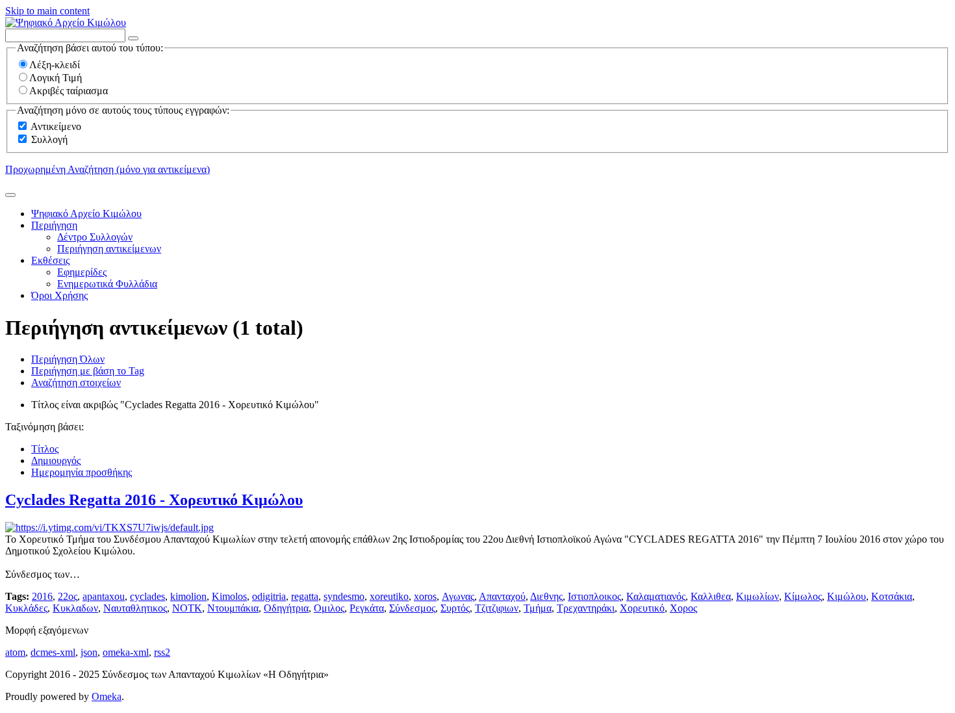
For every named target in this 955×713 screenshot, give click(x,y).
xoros (425, 596)
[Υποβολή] (10, 195)
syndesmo (344, 596)
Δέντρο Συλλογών (95, 236)
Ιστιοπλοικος (594, 596)
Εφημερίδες (82, 272)
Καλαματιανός (655, 596)
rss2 (162, 652)
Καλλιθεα (711, 596)
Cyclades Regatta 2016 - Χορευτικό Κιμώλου (154, 499)
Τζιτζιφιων (496, 608)
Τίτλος (44, 448)
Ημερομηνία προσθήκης (81, 472)
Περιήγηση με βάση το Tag (87, 370)
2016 (42, 596)
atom (15, 652)
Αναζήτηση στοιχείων (76, 382)
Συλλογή (49, 139)
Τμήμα (538, 608)
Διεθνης (546, 596)
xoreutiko (389, 596)
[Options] (133, 38)
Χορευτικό (642, 608)
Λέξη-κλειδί (54, 64)
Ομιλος (329, 608)
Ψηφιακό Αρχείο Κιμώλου (86, 213)
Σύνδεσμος (412, 608)
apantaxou (104, 596)
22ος (67, 596)
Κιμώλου (846, 596)
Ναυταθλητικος (135, 608)
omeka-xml (126, 652)
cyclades (147, 596)
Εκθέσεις (50, 260)
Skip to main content (47, 10)
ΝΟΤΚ (187, 608)
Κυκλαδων (75, 608)
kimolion (188, 596)
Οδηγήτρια (286, 608)
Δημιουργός (56, 460)
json (89, 652)
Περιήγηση (54, 225)
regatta (304, 596)
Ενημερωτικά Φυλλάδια (107, 283)
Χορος (683, 608)
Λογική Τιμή (55, 77)
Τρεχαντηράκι (586, 608)
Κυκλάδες (26, 608)
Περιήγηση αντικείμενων (109, 248)
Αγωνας (458, 596)
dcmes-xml (53, 652)
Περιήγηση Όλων (68, 359)
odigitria (269, 596)
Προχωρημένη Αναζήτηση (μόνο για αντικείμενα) (107, 169)
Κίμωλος (803, 596)
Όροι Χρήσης (59, 295)
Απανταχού (502, 596)
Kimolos (229, 596)
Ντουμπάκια (233, 608)
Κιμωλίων (757, 596)
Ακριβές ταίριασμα (68, 90)
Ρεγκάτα (367, 608)
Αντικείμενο (56, 126)
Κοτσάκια (891, 596)
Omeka (106, 696)
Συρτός (455, 608)
